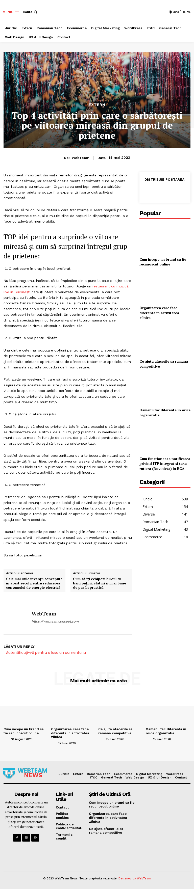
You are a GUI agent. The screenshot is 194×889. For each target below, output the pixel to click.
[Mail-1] (35, 838)
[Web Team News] (25, 773)
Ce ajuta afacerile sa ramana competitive (115, 731)
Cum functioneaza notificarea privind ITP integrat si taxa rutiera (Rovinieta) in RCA (164, 463)
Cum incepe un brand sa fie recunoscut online (162, 262)
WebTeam (80, 158)
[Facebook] (148, 191)
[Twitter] (160, 191)
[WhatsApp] (171, 191)
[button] (30, 12)
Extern (97, 105)
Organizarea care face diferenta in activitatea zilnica (159, 312)
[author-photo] (7, 739)
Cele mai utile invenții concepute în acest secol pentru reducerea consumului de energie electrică (34, 583)
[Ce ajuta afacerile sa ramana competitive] (164, 340)
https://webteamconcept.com (55, 621)
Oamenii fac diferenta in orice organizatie (166, 731)
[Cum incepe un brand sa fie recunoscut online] (164, 238)
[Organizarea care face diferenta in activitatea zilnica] (164, 287)
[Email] (183, 191)
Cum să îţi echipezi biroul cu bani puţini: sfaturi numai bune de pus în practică (99, 583)
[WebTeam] (16, 617)
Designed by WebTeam (134, 878)
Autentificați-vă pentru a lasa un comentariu (46, 652)
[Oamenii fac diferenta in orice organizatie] (164, 389)
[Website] (26, 838)
